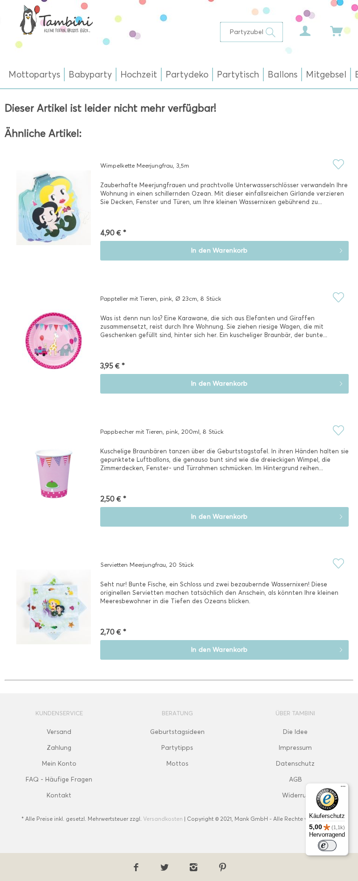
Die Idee (295, 732)
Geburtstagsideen (177, 732)
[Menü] (343, 788)
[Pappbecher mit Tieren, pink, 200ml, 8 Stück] (53, 480)
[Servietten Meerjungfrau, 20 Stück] (53, 613)
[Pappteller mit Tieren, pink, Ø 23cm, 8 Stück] (53, 347)
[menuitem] (251, 32)
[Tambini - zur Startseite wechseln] (56, 20)
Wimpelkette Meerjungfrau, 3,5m (144, 165)
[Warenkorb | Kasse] (330, 28)
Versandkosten (163, 818)
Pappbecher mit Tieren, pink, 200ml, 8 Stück (162, 431)
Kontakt (59, 795)
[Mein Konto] (298, 28)
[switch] (327, 845)
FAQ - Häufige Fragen (59, 779)
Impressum (295, 748)
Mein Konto (59, 764)
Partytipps (177, 748)
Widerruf (295, 795)
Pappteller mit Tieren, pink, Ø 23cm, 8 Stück (160, 298)
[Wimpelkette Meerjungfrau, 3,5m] (53, 214)
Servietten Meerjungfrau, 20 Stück (147, 564)
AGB (295, 779)
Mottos (177, 764)
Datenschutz (295, 764)
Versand (59, 732)
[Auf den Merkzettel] (338, 164)
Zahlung (59, 748)
